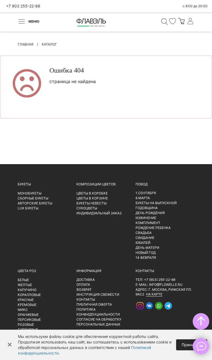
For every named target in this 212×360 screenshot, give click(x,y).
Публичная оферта (94, 304)
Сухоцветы (86, 208)
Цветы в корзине (92, 198)
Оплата (83, 284)
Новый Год (146, 252)
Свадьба (144, 233)
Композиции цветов (96, 184)
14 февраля (146, 257)
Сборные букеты (33, 198)
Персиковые (29, 320)
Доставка (85, 280)
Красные (26, 300)
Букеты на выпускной (156, 203)
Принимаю (192, 344)
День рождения (150, 213)
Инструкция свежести (97, 294)
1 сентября (146, 193)
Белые (23, 280)
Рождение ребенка (153, 228)
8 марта (143, 198)
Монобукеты (29, 193)
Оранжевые (28, 315)
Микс (23, 310)
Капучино (27, 290)
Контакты (85, 299)
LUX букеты (28, 208)
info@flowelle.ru (165, 284)
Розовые (26, 324)
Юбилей (143, 243)
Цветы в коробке (92, 193)
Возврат (84, 289)
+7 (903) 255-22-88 (159, 280)
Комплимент (148, 223)
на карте (154, 294)
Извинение (146, 218)
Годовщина (147, 208)
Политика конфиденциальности (98, 311)
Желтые (25, 285)
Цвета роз (27, 271)
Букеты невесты (91, 203)
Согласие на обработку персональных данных (98, 321)
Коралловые (29, 295)
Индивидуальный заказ (99, 213)
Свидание (145, 238)
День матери (147, 248)
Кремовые (27, 305)
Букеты (24, 184)
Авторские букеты (35, 203)
